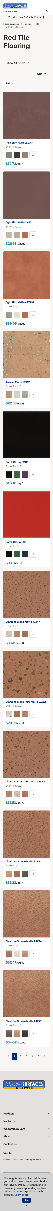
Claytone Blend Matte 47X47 (23, 621)
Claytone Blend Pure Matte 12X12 (26, 701)
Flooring (27, 24)
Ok (26, 1200)
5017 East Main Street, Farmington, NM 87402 (24, 1160)
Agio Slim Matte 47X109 (20, 302)
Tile (37, 24)
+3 (33, 474)
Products (8, 1113)
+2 (33, 394)
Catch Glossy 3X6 (16, 542)
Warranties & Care (14, 1128)
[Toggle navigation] (47, 11)
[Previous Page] (8, 1056)
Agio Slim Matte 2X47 (18, 222)
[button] (12, 83)
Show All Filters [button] (16, 63)
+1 (33, 634)
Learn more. (21, 1194)
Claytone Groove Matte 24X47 (24, 1021)
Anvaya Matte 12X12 (18, 382)
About (7, 1136)
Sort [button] (39, 73)
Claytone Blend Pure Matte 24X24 (26, 781)
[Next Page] (44, 1056)
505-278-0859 (10, 11)
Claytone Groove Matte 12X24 (23, 861)
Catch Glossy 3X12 (17, 462)
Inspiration (9, 1121)
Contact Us (10, 1144)
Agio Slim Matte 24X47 (19, 142)
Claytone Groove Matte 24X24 (24, 941)
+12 (32, 155)
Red (8, 83)
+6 (33, 554)
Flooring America (11, 24)
